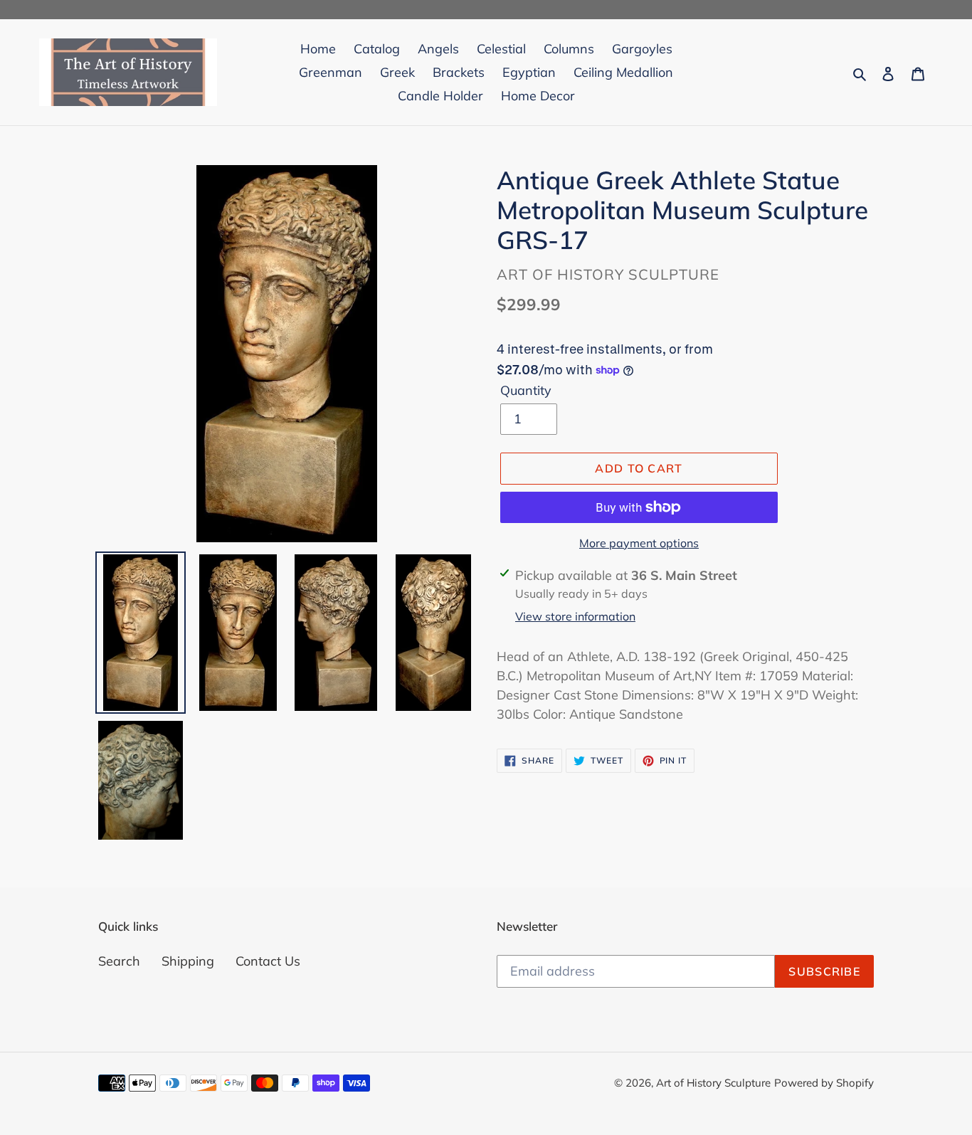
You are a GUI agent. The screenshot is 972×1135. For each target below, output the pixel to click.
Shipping (188, 961)
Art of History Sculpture (713, 1082)
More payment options (639, 543)
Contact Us (268, 961)
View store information (575, 616)
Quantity (525, 390)
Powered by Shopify (824, 1082)
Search (119, 961)
